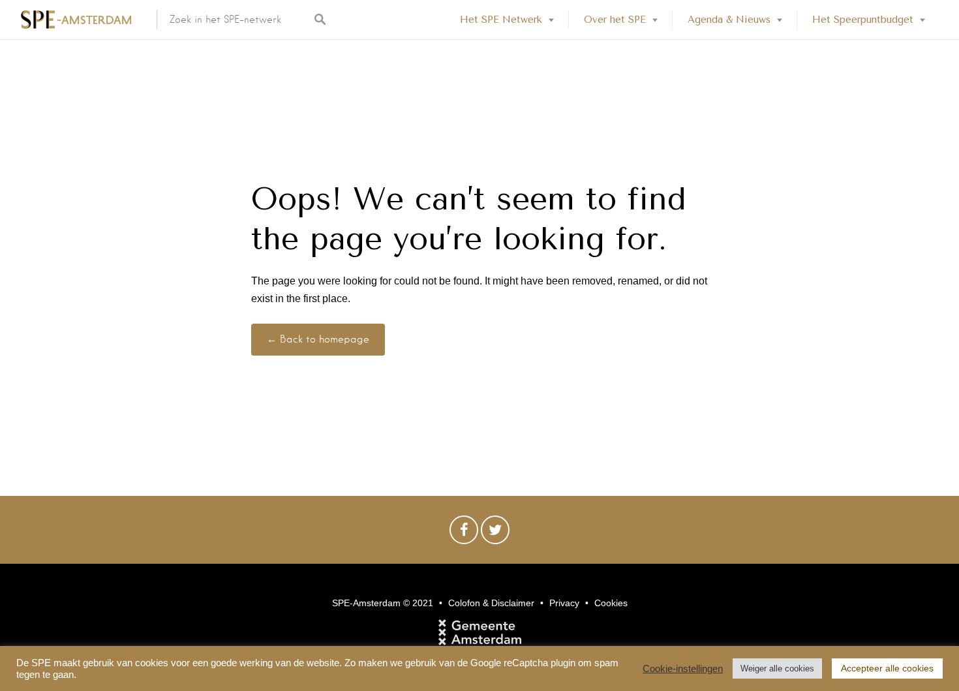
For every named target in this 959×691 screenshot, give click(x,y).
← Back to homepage (318, 339)
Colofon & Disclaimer (491, 603)
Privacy (564, 603)
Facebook (464, 533)
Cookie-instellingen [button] (683, 669)
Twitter (495, 533)
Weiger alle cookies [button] (777, 668)
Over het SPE (615, 19)
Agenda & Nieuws (729, 19)
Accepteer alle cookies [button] (887, 668)
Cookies (611, 603)
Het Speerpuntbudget (862, 19)
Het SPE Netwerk (501, 19)
